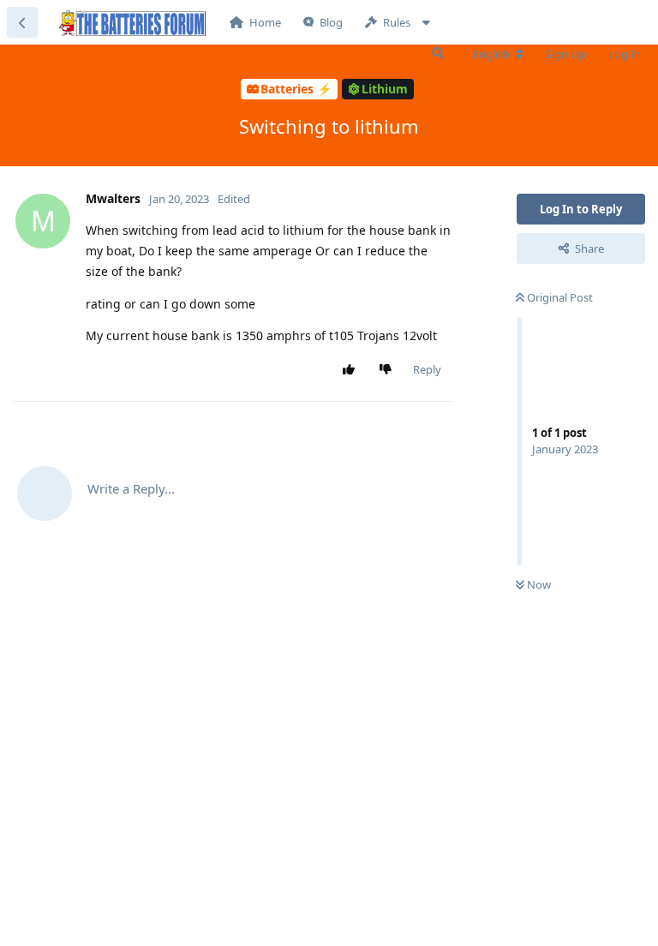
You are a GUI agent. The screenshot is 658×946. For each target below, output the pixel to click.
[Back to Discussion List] (22, 22)
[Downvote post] (389, 370)
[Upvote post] (352, 370)
